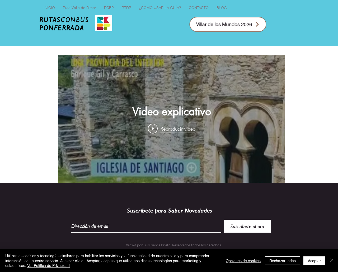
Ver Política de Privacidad (48, 265)
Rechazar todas (282, 260)
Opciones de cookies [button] (243, 260)
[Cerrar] (331, 260)
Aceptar (314, 260)
